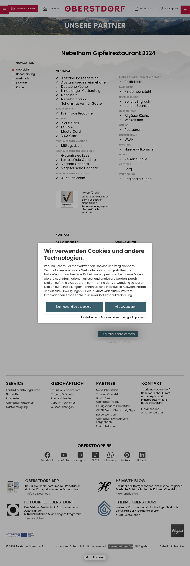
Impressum (139, 317)
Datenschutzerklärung (115, 317)
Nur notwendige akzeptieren (74, 306)
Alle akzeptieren (125, 306)
